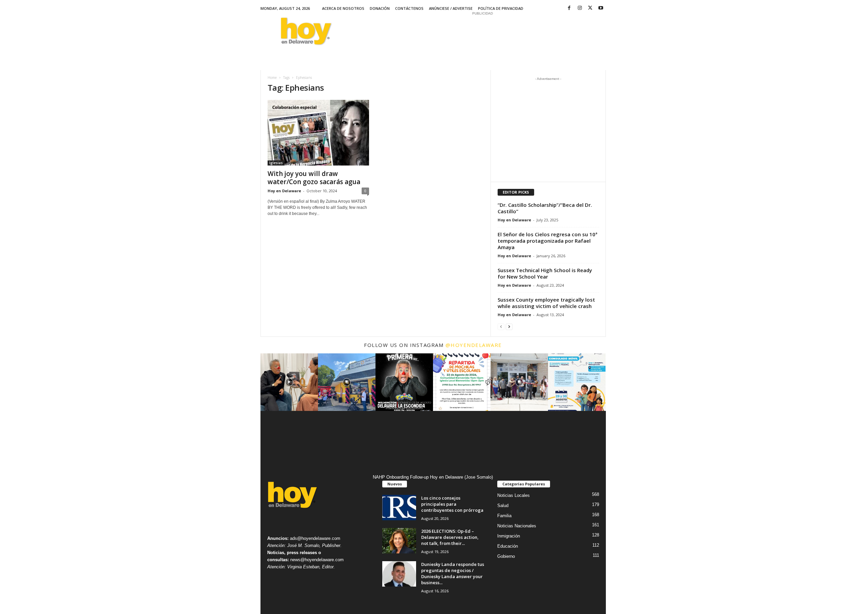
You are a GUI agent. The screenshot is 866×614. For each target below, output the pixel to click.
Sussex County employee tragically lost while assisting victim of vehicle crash (546, 302)
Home (272, 77)
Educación (507, 546)
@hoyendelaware (474, 345)
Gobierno (506, 556)
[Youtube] (601, 8)
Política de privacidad (500, 8)
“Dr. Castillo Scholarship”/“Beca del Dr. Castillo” (545, 208)
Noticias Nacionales (516, 525)
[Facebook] (569, 8)
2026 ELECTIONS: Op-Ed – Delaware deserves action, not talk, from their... (450, 537)
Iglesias (276, 162)
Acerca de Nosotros (343, 8)
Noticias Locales (513, 495)
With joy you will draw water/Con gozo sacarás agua (314, 177)
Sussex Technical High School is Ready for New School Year (545, 273)
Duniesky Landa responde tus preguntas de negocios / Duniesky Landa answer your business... (452, 573)
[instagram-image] (289, 382)
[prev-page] (501, 326)
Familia (504, 515)
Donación (380, 8)
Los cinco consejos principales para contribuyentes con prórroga (452, 504)
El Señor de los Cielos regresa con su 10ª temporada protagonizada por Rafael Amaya (547, 240)
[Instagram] (580, 8)
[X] (590, 8)
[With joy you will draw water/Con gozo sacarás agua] (318, 133)
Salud (502, 505)
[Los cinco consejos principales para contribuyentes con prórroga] (399, 507)
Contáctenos (409, 8)
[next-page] (509, 326)
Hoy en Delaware (284, 190)
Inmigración (508, 536)
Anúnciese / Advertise (451, 8)
